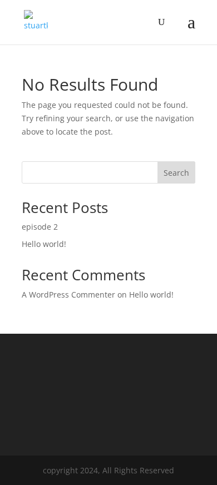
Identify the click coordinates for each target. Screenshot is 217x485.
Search (176, 172)
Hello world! (44, 244)
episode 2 (40, 226)
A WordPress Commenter (68, 294)
